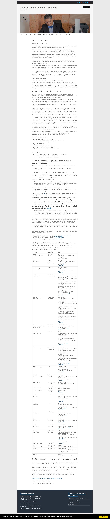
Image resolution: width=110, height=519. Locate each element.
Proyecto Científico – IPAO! (55, 34)
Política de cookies (58, 236)
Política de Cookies (60, 237)
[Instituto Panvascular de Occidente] (55, 23)
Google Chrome (35, 478)
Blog (26, 34)
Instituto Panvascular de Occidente (38, 7)
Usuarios (39, 34)
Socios (45, 34)
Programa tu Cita (66, 34)
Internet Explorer (44, 478)
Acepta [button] (103, 516)
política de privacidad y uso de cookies (62, 235)
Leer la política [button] (69, 516)
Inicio (22, 34)
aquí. (49, 208)
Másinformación (61, 265)
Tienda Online (32, 34)
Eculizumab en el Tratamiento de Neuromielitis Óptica (30, 496)
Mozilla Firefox (52, 478)
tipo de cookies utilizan (59, 195)
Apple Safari (59, 478)
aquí (45, 193)
